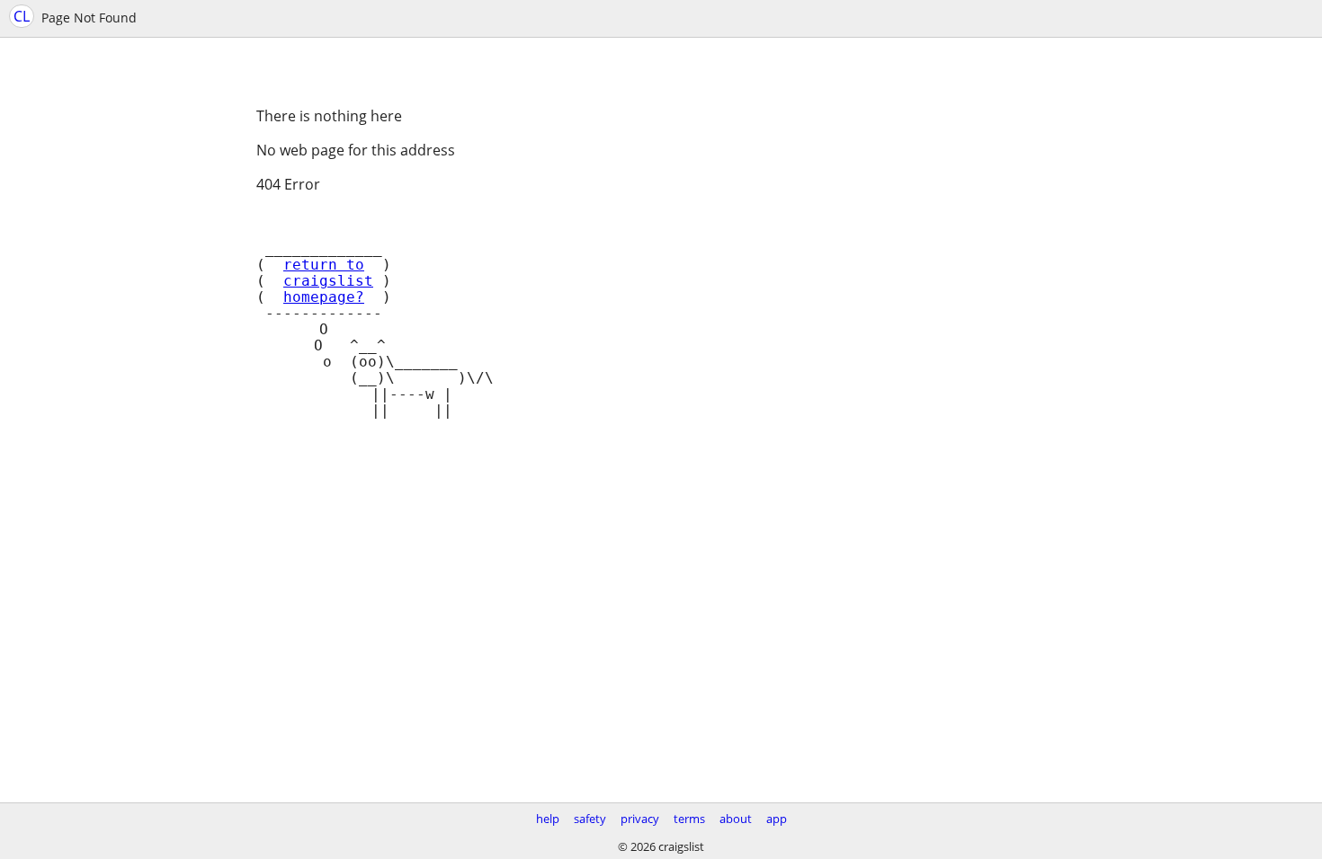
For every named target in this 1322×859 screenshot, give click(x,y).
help (547, 818)
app (776, 818)
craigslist (328, 281)
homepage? (323, 297)
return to (323, 265)
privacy (640, 818)
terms (689, 818)
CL (21, 16)
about (735, 818)
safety (590, 818)
